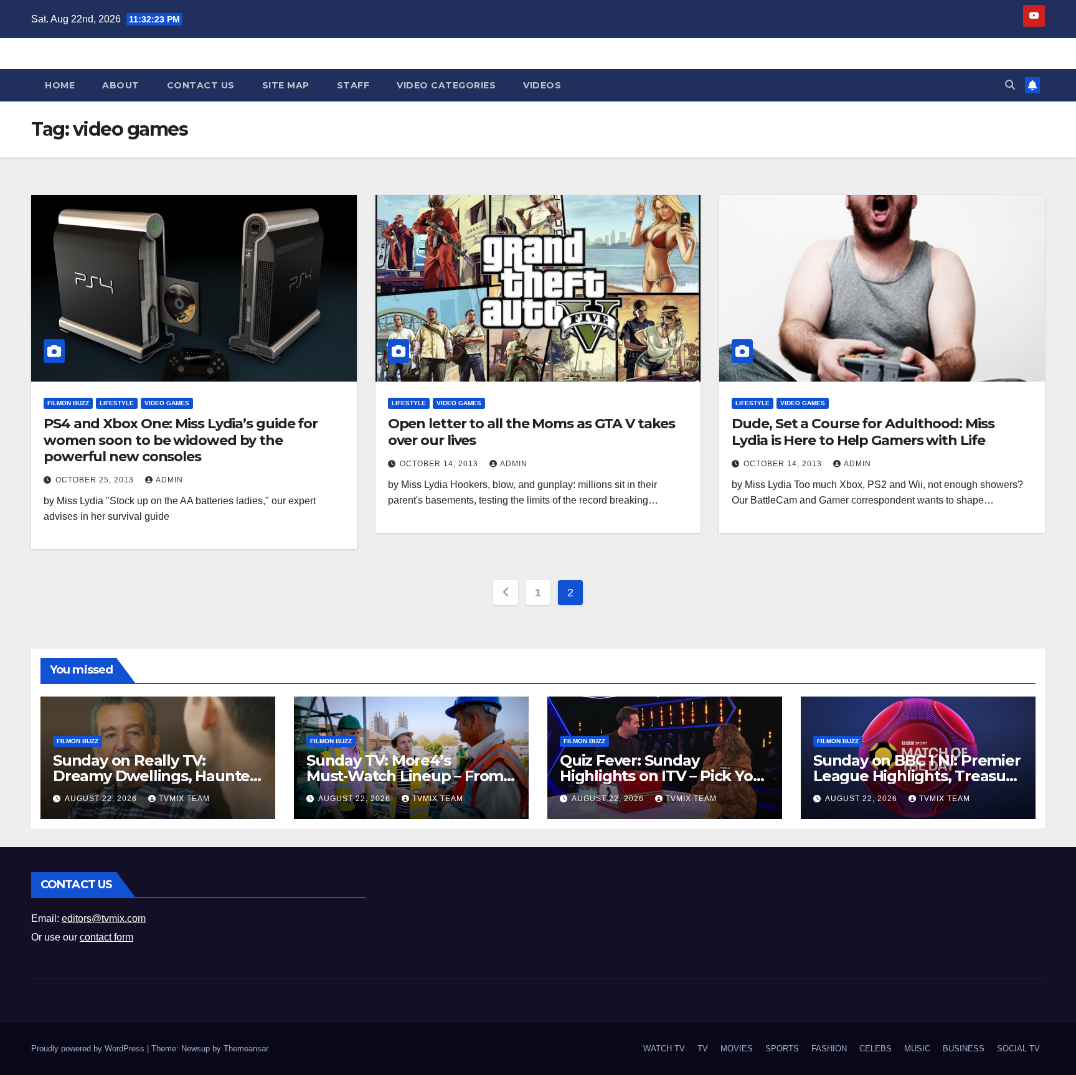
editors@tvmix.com (104, 918)
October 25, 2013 (95, 480)
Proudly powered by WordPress (89, 1048)
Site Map (285, 85)
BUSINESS (963, 1048)
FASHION (829, 1048)
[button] (1010, 85)
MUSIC (917, 1048)
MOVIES (736, 1048)
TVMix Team (184, 798)
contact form (106, 937)
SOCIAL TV (1018, 1048)
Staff (353, 85)
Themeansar (246, 1048)
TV (702, 1048)
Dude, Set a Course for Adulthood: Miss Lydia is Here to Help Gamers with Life (863, 431)
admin (169, 480)
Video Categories (446, 85)
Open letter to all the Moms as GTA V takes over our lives (531, 431)
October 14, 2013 (440, 463)
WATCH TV (664, 1048)
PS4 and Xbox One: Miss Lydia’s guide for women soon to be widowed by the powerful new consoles (181, 440)
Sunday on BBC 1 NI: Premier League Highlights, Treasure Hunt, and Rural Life (917, 775)
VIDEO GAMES (166, 403)
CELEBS (875, 1048)
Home (60, 85)
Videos (542, 85)
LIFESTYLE (117, 403)
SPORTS (782, 1048)
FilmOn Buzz (68, 403)
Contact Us (201, 85)
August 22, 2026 (102, 798)
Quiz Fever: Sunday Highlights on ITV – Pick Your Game (664, 775)
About (120, 85)
